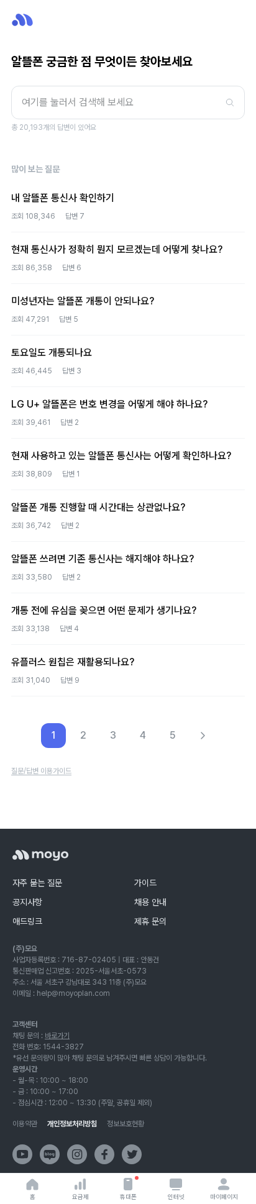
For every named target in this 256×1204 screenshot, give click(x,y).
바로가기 (57, 1035)
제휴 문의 (150, 921)
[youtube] (22, 1154)
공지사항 (27, 902)
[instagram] (77, 1154)
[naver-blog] (50, 1154)
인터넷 (176, 1196)
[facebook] (104, 1154)
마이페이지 (224, 1196)
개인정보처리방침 (72, 1124)
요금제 (80, 1196)
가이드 (145, 883)
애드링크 (27, 921)
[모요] (40, 855)
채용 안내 (150, 902)
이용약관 (24, 1124)
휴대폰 (128, 1196)
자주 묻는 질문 (37, 883)
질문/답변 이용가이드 (41, 771)
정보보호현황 (125, 1124)
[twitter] (132, 1154)
